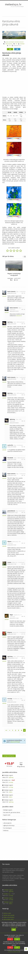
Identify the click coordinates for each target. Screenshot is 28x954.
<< (6, 730)
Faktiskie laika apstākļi (8, 915)
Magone (9, 632)
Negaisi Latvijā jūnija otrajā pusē (14, 274)
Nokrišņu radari (7, 913)
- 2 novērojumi (19, 445)
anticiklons (17, 42)
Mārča (10, 792)
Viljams (9, 541)
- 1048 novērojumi (21, 457)
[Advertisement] (14, 11)
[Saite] (14, 266)
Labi (14, 929)
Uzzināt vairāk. (14, 927)
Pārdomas (5, 830)
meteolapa (22, 43)
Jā (17, 939)
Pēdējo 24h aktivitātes (8, 917)
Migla (11, 614)
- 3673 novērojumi (20, 322)
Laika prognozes (9, 43)
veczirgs (9, 698)
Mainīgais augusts (8, 775)
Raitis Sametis (11, 291)
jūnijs (7, 42)
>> (24, 734)
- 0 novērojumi (21, 511)
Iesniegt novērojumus (9, 756)
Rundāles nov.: (9, 780)
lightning (10, 322)
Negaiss (12, 42)
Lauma (9, 562)
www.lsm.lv (19, 315)
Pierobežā (10, 457)
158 (16, 43)
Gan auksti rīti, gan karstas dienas (11, 812)
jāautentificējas (15, 742)
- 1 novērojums (22, 291)
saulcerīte (10, 445)
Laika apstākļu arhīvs (8, 919)
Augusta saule (6, 815)
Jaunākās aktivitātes (9, 772)
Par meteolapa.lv (7, 828)
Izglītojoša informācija (8, 825)
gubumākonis (11, 511)
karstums (22, 42)
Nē (10, 939)
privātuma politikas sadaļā (14, 951)
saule (10, 42)
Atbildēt (4, 296)
